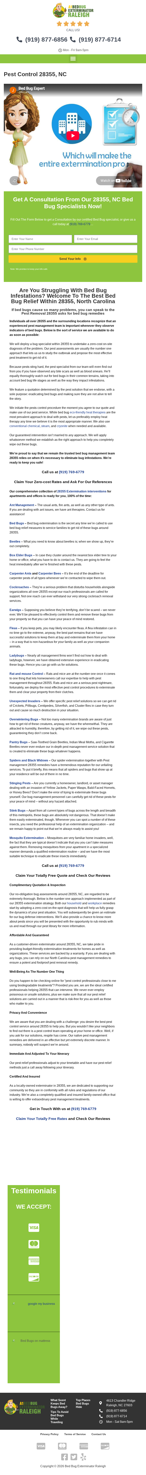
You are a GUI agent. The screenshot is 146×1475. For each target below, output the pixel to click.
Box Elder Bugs (21, 555)
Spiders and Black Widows (29, 760)
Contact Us (98, 1434)
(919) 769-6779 (80, 224)
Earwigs (15, 610)
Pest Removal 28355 (39, 313)
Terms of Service (75, 1434)
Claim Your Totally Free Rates (41, 1119)
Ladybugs (17, 655)
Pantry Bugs (19, 742)
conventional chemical (25, 426)
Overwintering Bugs (24, 719)
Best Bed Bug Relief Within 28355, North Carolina (63, 298)
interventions (96, 491)
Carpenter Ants (20, 573)
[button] (73, 58)
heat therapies (96, 412)
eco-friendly (78, 412)
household (74, 903)
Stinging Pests (20, 783)
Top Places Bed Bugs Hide (83, 1403)
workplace (95, 903)
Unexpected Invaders (25, 701)
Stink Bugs (17, 810)
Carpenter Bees (49, 573)
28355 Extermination (72, 491)
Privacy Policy (49, 1434)
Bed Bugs (17, 523)
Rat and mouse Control (26, 673)
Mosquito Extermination (27, 838)
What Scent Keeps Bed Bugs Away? (59, 1403)
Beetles (15, 541)
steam (45, 426)
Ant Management (22, 505)
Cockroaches (19, 587)
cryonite (62, 426)
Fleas (13, 628)
